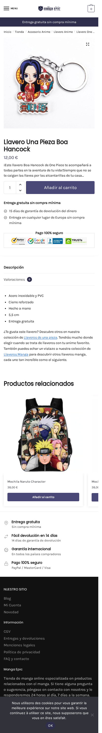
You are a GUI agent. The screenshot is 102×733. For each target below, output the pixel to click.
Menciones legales (19, 645)
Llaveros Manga (16, 354)
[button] (87, 44)
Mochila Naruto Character (26, 481)
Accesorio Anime (39, 32)
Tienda (19, 32)
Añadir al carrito (60, 187)
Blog (7, 598)
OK (50, 726)
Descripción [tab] (14, 267)
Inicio (7, 32)
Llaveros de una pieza (40, 337)
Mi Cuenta (12, 605)
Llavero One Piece (88, 32)
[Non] (92, 714)
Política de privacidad (22, 652)
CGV (7, 631)
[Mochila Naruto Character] (43, 434)
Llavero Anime (63, 32)
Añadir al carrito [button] (43, 497)
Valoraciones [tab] (17, 279)
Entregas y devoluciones (24, 638)
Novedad (11, 612)
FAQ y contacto (16, 658)
